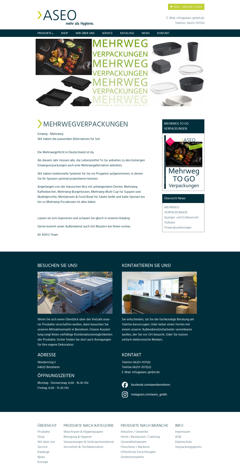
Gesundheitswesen (133, 441)
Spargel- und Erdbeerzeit (181, 217)
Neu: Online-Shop (188, 6)
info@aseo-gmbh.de (146, 372)
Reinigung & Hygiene (78, 436)
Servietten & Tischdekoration (83, 446)
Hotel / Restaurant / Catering (140, 436)
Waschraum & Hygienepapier (83, 431)
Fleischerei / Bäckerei (135, 446)
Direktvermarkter (132, 457)
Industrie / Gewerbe (134, 431)
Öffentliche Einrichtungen (138, 452)
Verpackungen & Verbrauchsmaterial (89, 441)
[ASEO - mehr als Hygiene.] (66, 17)
